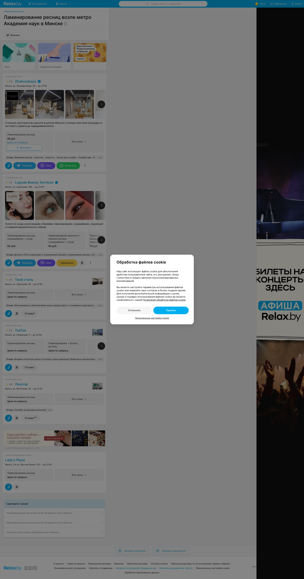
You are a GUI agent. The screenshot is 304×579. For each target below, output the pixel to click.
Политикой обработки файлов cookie (164, 299)
